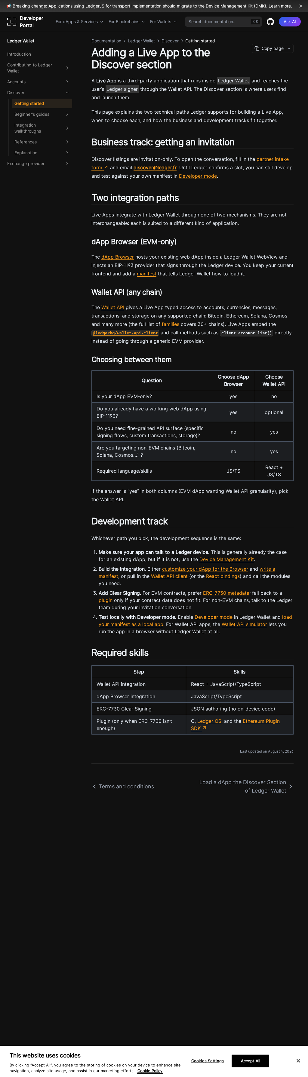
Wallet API (112, 307)
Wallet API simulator (244, 624)
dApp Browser (117, 257)
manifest (146, 274)
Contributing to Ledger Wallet (29, 67)
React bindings (223, 576)
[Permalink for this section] (240, 142)
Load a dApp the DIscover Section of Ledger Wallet (242, 786)
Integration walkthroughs (27, 127)
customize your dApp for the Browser (205, 569)
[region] (154, 1061)
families (170, 324)
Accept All (250, 1060)
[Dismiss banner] (301, 6)
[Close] (298, 1060)
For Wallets (160, 21)
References (25, 141)
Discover (15, 92)
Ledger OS (209, 721)
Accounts (16, 81)
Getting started (29, 103)
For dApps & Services (77, 21)
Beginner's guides (31, 114)
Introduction (19, 54)
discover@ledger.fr (155, 167)
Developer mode (198, 176)
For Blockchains (124, 21)
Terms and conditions (126, 786)
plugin (105, 600)
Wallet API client (169, 576)
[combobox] (223, 22)
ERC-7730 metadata (226, 593)
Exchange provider (26, 163)
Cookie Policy (149, 1070)
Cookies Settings (207, 1060)
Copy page (273, 48)
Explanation (25, 152)
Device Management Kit (226, 559)
